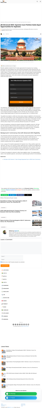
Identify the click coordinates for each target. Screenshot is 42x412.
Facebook (12, 189)
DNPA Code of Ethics (25, 326)
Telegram (8, 189)
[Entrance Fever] (4, 1)
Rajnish (16, 230)
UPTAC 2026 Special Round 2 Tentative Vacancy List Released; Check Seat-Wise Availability (13, 211)
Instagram (19, 189)
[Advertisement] (21, 13)
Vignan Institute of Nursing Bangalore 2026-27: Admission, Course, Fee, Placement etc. (15, 221)
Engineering (2, 22)
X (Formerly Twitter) (28, 188)
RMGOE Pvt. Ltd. (10, 407)
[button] (37, 1)
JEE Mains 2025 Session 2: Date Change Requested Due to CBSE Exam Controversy (21, 159)
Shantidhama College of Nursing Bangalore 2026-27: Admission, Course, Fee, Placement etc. (13, 201)
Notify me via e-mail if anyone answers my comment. (13, 262)
